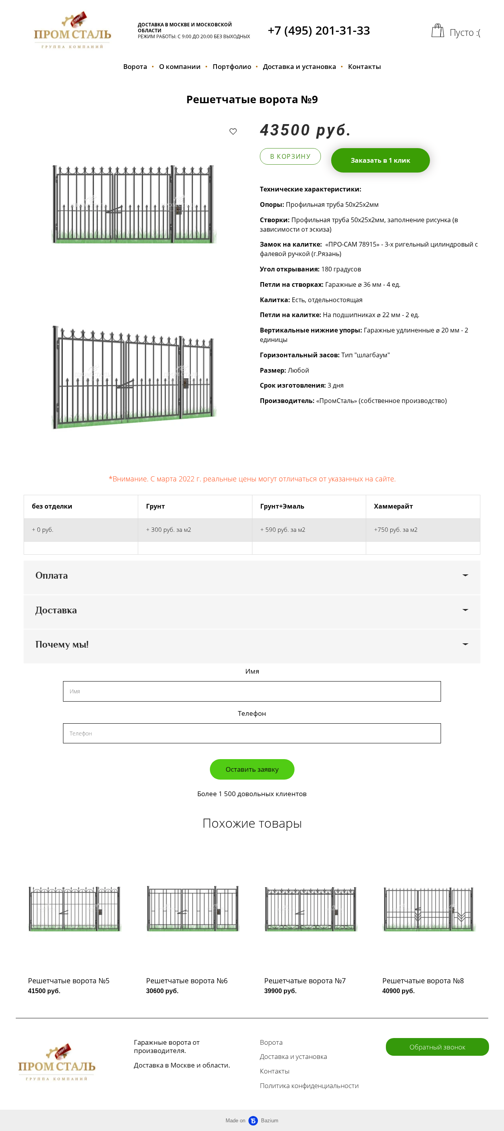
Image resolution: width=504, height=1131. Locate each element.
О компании (180, 66)
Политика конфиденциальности (309, 1085)
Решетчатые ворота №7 (305, 980)
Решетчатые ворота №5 (68, 980)
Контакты (364, 66)
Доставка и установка (299, 66)
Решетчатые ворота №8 (423, 980)
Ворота (135, 66)
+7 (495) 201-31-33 (319, 30)
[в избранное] (233, 131)
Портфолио (232, 66)
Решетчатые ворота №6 (187, 980)
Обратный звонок (437, 1046)
